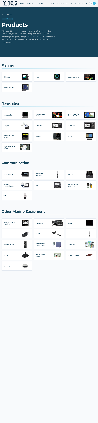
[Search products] (66, 3)
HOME (22, 3)
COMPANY (30, 3)
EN (94, 3)
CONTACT (60, 3)
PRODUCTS (41, 3)
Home (3, 14)
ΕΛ (91, 3)
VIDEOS (51, 3)
